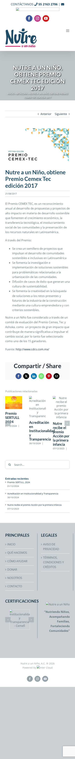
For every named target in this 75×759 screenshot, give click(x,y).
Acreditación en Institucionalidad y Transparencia (42, 430)
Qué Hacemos (17, 553)
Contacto (14, 586)
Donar (12, 569)
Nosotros (14, 578)
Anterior (45, 114)
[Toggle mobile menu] (68, 31)
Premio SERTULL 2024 (12, 417)
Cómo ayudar (17, 561)
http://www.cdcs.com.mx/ (32, 349)
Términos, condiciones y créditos (53, 562)
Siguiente (61, 114)
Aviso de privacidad (51, 546)
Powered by (29, 667)
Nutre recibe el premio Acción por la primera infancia (61, 433)
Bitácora (21, 93)
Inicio (10, 93)
